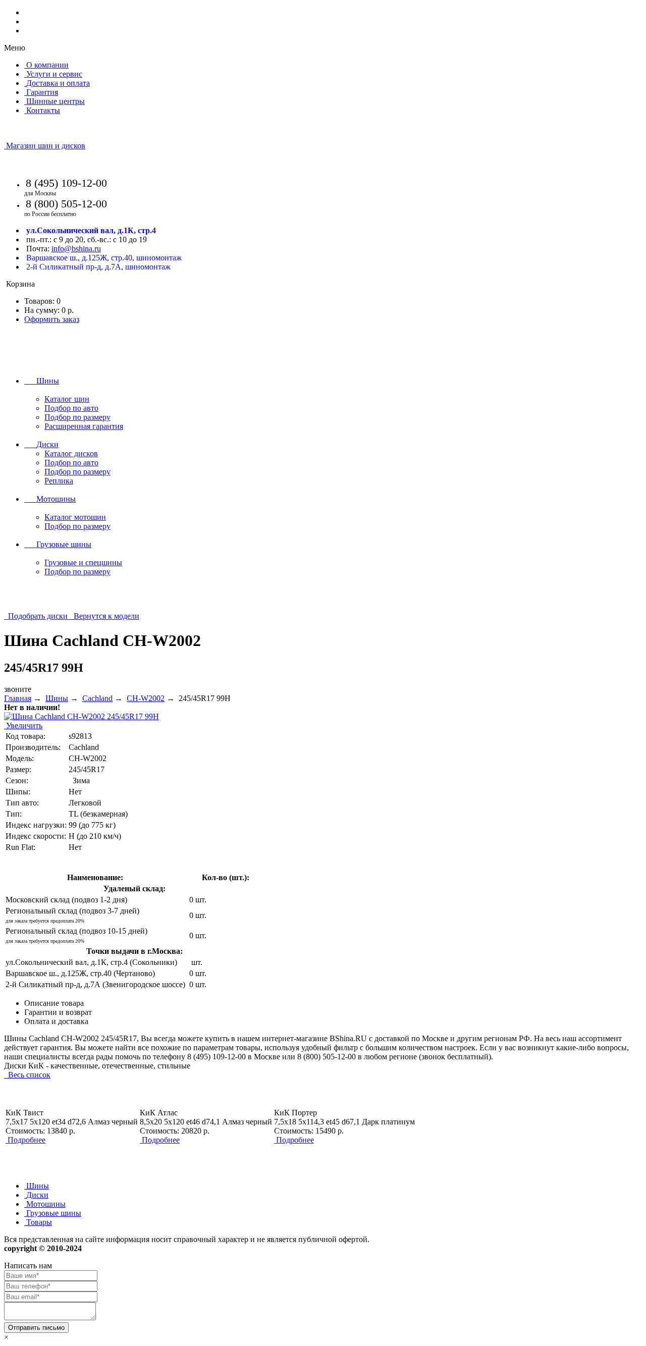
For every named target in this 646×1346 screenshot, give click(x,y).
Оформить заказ (51, 319)
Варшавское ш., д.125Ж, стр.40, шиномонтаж (104, 257)
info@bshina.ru (76, 248)
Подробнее (26, 1140)
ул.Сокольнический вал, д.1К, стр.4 (91, 230)
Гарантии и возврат (58, 1012)
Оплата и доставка (56, 1021)
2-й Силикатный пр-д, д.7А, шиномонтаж (98, 266)
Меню (14, 47)
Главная (17, 698)
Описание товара (54, 1003)
